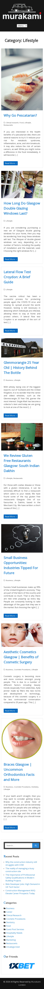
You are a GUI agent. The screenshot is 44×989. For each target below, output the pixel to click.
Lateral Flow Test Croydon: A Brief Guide (17, 276)
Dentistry (35, 787)
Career (9, 912)
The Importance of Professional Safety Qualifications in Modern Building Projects (20, 878)
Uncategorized (13, 947)
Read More (10, 163)
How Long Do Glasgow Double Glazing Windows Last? (22, 208)
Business (9, 380)
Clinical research (12, 123)
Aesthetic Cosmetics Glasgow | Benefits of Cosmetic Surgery (21, 657)
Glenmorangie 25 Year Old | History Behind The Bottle (21, 367)
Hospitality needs (14, 933)
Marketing (11, 940)
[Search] (35, 845)
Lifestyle (28, 123)
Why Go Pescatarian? (20, 115)
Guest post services (15, 929)
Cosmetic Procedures (22, 669)
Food (22, 123)
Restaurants (8, 125)
